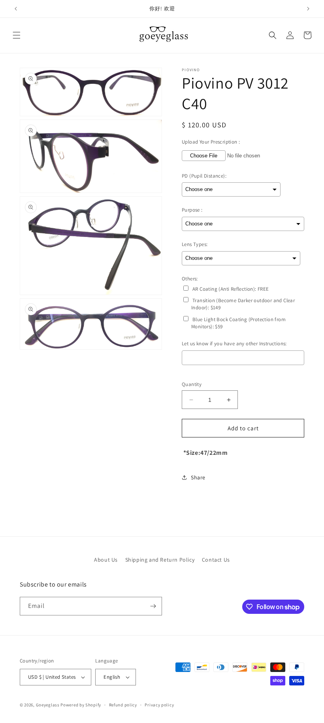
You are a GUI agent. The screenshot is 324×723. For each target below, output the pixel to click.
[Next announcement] (308, 8)
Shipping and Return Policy (160, 559)
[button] (16, 35)
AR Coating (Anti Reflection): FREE (230, 289)
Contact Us (216, 559)
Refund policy (123, 705)
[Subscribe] (153, 606)
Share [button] (198, 477)
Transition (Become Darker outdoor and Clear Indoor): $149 (243, 304)
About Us (106, 559)
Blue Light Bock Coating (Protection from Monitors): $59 (238, 323)
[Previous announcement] (15, 8)
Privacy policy (159, 705)
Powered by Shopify (80, 705)
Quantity (192, 384)
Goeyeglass (48, 705)
